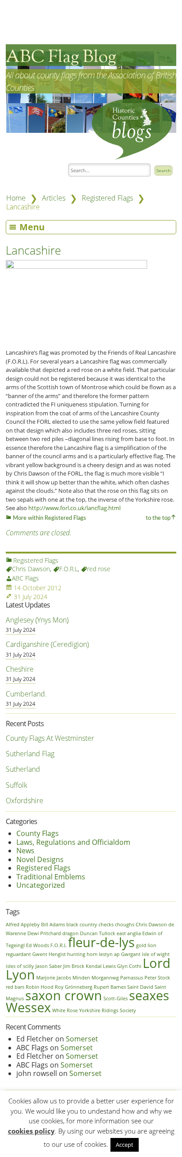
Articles (53, 198)
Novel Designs (40, 859)
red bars (15, 987)
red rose (98, 569)
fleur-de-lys (101, 942)
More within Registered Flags (48, 518)
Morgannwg (105, 978)
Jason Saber (48, 966)
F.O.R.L (68, 569)
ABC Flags (25, 578)
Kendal (94, 966)
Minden (81, 978)
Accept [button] (124, 1145)
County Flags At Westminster (50, 738)
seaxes (149, 995)
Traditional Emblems (50, 877)
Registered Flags (107, 198)
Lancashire (33, 250)
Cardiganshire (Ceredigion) (47, 644)
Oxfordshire (24, 800)
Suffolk (16, 785)
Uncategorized (40, 885)
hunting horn (82, 954)
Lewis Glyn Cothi (122, 966)
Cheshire (20, 669)
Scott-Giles (115, 998)
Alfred (12, 924)
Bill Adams (53, 924)
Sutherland (23, 769)
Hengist (57, 954)
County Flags (37, 833)
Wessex (28, 1007)
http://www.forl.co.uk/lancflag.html (74, 508)
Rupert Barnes (110, 987)
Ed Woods (37, 945)
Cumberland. (26, 694)
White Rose (65, 1010)
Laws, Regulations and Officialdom (73, 842)
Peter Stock (157, 978)
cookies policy (31, 1130)
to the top (158, 518)
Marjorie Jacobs (53, 978)
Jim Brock (73, 966)
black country (81, 924)
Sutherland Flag (30, 753)
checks (106, 924)
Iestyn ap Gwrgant (119, 954)
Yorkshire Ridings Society (107, 1010)
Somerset (82, 1039)
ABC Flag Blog (61, 57)
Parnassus (131, 978)
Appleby (30, 924)
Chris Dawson (31, 569)
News (25, 850)
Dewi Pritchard (44, 933)
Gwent (39, 954)
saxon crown (63, 995)
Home (16, 198)
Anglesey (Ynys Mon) (37, 620)
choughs (124, 924)
